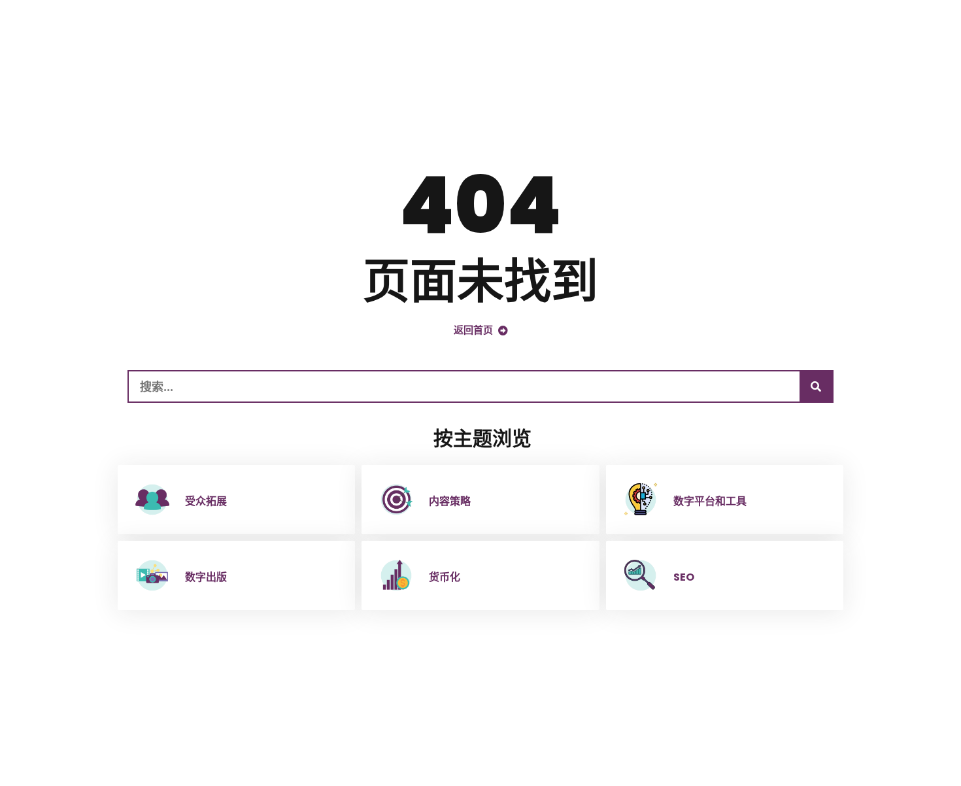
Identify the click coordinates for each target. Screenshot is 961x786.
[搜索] (816, 386)
